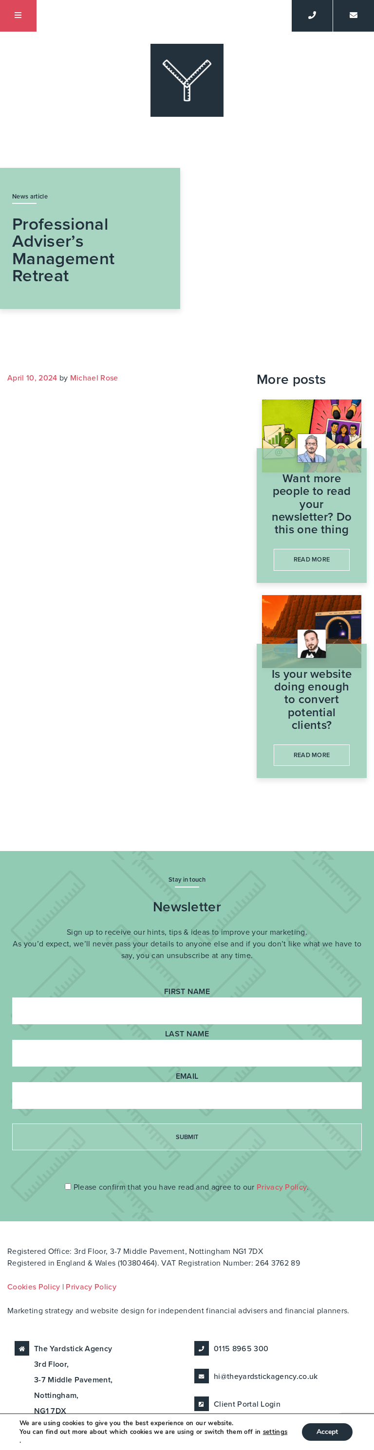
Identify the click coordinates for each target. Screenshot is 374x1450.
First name (187, 992)
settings (275, 1432)
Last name (187, 1034)
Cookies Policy (33, 1287)
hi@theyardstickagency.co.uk (266, 1376)
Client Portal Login (247, 1404)
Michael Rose (94, 378)
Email (187, 1076)
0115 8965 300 (241, 1349)
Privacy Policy (282, 1187)
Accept (327, 1431)
